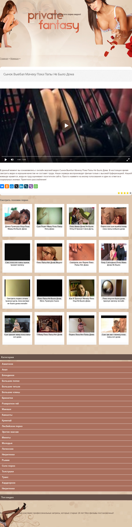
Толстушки (8, 471)
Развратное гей (10, 403)
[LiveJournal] (26, 186)
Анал (4, 369)
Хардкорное (8, 483)
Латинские (7, 449)
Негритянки (8, 454)
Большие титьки (11, 386)
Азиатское (7, 364)
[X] (16, 186)
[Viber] (31, 186)
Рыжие (5, 460)
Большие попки (10, 381)
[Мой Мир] (12, 186)
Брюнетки (7, 398)
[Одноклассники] (7, 186)
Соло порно (8, 466)
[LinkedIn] (21, 186)
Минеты (6, 437)
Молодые (7, 443)
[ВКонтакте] (2, 186)
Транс (5, 477)
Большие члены (11, 392)
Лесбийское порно (12, 426)
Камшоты (7, 415)
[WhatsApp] (36, 186)
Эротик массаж (10, 432)
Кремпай (7, 420)
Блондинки (8, 375)
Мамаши (6, 409)
